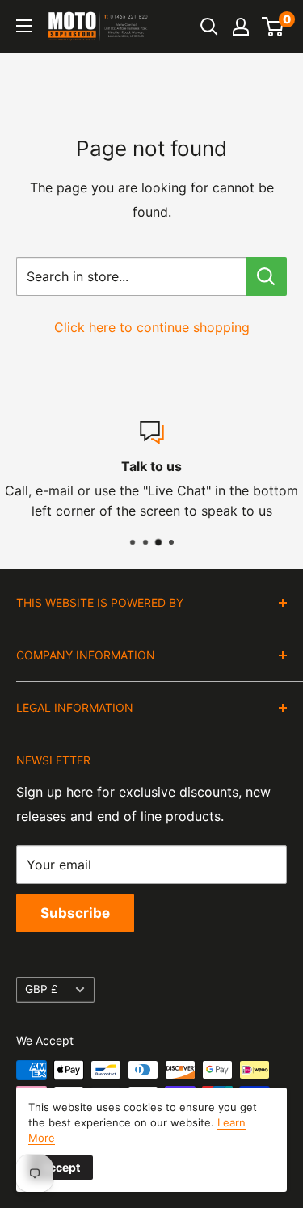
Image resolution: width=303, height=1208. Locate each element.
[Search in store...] (266, 276)
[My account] (241, 27)
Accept (60, 1167)
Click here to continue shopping (152, 327)
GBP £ (41, 989)
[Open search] (209, 27)
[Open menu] (24, 25)
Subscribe (75, 913)
